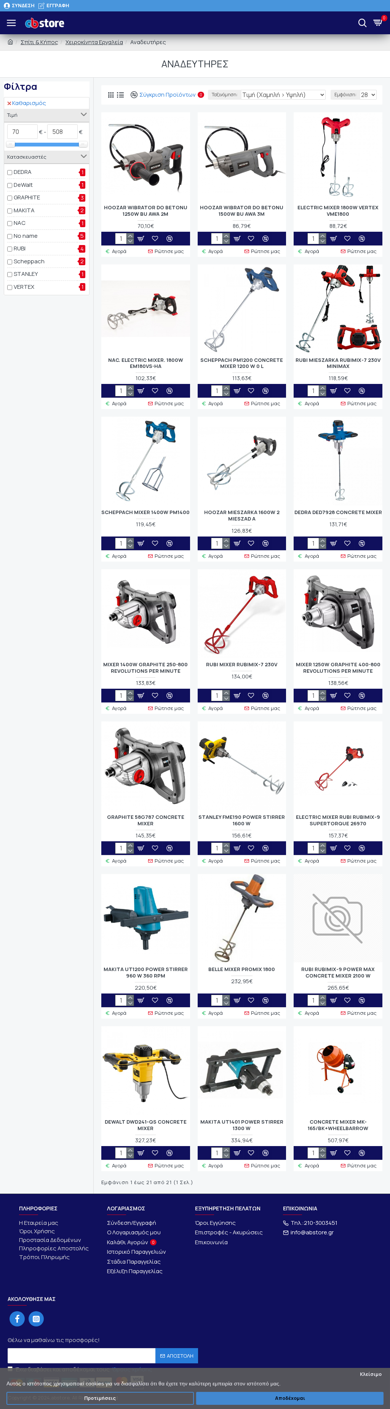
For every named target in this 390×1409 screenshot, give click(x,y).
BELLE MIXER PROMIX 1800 (241, 969)
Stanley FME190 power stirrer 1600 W (241, 820)
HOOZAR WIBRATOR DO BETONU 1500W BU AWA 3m (241, 210)
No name (26, 236)
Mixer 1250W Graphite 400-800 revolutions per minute (338, 667)
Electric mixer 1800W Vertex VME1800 (338, 210)
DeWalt (23, 185)
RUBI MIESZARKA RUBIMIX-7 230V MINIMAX (338, 363)
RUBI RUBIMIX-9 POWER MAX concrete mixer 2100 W (338, 972)
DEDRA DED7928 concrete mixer (338, 512)
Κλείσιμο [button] (371, 1374)
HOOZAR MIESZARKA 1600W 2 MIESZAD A (242, 515)
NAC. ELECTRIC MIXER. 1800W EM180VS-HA (145, 363)
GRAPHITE (27, 197)
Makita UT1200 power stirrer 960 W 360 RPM (146, 972)
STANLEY (26, 274)
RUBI (20, 248)
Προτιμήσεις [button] (100, 1398)
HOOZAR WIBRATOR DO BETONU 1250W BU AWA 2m (145, 210)
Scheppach (29, 261)
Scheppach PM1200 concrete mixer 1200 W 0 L (241, 363)
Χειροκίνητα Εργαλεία (94, 42)
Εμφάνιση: (345, 94)
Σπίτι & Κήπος (39, 42)
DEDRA (23, 172)
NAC (20, 223)
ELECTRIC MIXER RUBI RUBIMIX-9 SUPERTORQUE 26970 (338, 820)
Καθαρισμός (29, 103)
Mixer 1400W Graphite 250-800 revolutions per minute (145, 667)
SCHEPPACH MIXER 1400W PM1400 (145, 512)
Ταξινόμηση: (225, 94)
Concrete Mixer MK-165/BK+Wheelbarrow (338, 1125)
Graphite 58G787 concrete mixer (145, 820)
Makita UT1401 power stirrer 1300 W (241, 1125)
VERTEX (24, 287)
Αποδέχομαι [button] (290, 1398)
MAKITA (24, 210)
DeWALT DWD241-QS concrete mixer (146, 1125)
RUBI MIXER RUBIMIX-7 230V (241, 664)
